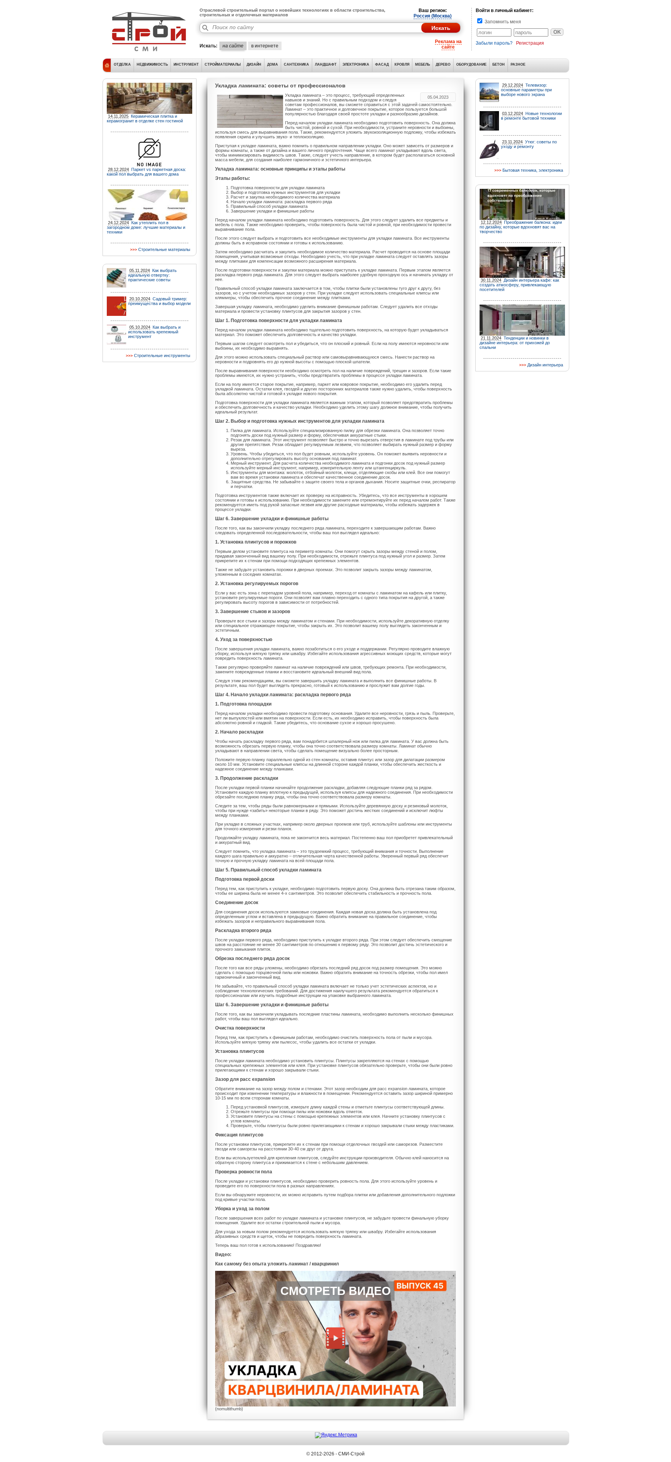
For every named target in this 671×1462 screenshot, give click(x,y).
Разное (518, 64)
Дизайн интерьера (545, 364)
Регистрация (530, 43)
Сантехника (296, 64)
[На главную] (149, 52)
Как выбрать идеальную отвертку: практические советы (152, 275)
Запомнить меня (502, 21)
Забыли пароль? (494, 43)
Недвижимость (152, 64)
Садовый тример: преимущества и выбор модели (159, 301)
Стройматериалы (223, 64)
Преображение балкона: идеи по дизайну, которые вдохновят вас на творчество (521, 227)
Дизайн (254, 64)
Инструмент (186, 64)
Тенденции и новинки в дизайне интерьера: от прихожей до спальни (515, 343)
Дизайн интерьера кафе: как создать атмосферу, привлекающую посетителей (519, 285)
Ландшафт (326, 64)
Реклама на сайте (448, 44)
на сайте (233, 46)
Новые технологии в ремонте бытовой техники (531, 115)
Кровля (402, 64)
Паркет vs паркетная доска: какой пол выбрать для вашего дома (146, 171)
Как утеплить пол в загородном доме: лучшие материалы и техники (146, 227)
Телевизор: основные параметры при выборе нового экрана (526, 90)
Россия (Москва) (433, 16)
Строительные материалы (164, 249)
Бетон (498, 64)
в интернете (264, 46)
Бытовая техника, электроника (532, 170)
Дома (272, 64)
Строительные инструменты (162, 355)
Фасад (382, 64)
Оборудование (471, 64)
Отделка (122, 64)
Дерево (443, 64)
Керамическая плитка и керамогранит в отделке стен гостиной (145, 118)
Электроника (355, 64)
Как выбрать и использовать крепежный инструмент (154, 332)
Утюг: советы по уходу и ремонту (529, 144)
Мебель (422, 64)
